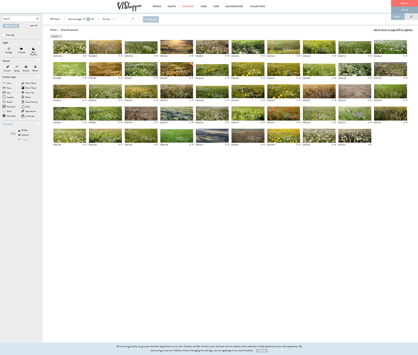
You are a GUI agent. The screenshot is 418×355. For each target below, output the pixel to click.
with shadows (34, 49)
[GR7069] (284, 135)
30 (84, 19)
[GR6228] (70, 135)
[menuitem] (156, 6)
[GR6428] (177, 135)
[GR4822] (105, 91)
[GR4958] (355, 69)
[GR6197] (284, 113)
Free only (9, 35)
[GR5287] (177, 69)
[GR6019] (177, 113)
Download (151, 19)
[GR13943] (141, 47)
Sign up (405, 3)
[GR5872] (141, 69)
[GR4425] (248, 69)
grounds (188, 6)
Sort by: (106, 19)
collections (257, 6)
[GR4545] (248, 47)
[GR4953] (390, 69)
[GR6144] (212, 113)
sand (9, 111)
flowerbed (11, 116)
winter (35, 67)
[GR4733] (355, 47)
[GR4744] (284, 47)
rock (27, 107)
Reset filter (11, 26)
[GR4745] (141, 91)
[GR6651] (212, 135)
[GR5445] (355, 91)
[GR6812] (248, 135)
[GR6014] (141, 113)
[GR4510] (248, 91)
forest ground (31, 102)
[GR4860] (70, 91)
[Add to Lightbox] (86, 56)
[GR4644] (390, 47)
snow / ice (29, 93)
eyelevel (25, 135)
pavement (11, 107)
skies (204, 6)
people (157, 6)
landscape (29, 116)
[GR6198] (319, 113)
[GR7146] (319, 135)
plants (172, 6)
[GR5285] (105, 69)
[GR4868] (105, 47)
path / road (30, 83)
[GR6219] (355, 113)
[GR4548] (212, 91)
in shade (21, 49)
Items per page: (75, 19)
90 (92, 19)
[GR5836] (70, 113)
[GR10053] (70, 47)
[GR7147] (355, 135)
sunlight (9, 49)
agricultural (30, 111)
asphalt (10, 97)
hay (8, 93)
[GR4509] (284, 91)
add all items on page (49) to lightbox (393, 30)
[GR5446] (390, 91)
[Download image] (83, 56)
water (28, 97)
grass (9, 88)
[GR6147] (248, 113)
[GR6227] (390, 113)
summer (26, 67)
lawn (9, 83)
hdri (216, 6)
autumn (7, 67)
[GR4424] (212, 69)
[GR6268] (105, 135)
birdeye (25, 130)
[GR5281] (319, 91)
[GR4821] (212, 47)
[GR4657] (177, 91)
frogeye (25, 140)
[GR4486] (70, 69)
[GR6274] (141, 135)
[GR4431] (284, 69)
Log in (404, 9)
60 (88, 19)
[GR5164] (177, 47)
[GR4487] (319, 69)
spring (16, 67)
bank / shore (30, 88)
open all (33, 25)
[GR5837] (105, 113)
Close (261, 351)
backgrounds (234, 6)
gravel (9, 102)
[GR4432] (319, 47)
